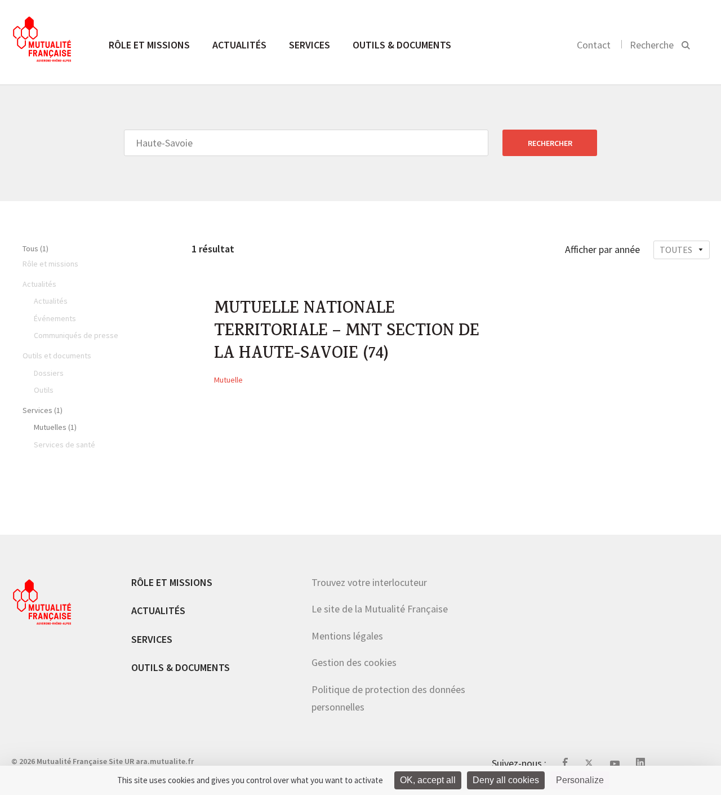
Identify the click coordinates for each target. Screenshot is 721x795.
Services (309, 44)
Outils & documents (402, 44)
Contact (594, 44)
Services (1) (43, 410)
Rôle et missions (149, 44)
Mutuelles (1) (55, 427)
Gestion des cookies (354, 662)
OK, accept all (428, 780)
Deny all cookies (506, 780)
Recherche (652, 44)
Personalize (580, 780)
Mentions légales (347, 635)
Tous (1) (35, 248)
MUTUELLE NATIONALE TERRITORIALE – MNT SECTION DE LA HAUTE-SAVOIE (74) (346, 332)
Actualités (239, 44)
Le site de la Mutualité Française (379, 608)
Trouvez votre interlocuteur (369, 582)
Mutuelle (228, 380)
